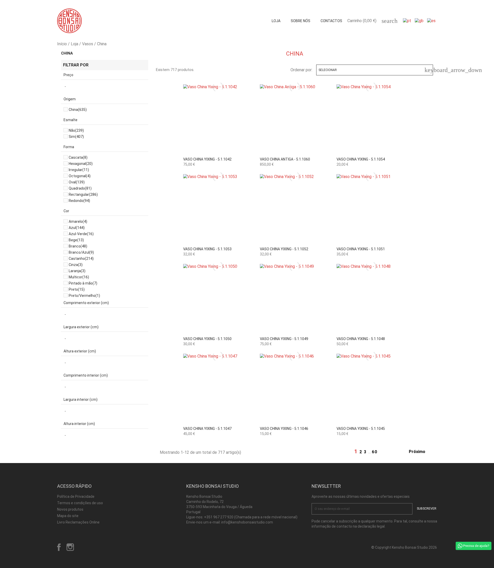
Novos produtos (70, 509)
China (67, 53)
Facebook (59, 547)
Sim (76, 137)
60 (374, 451)
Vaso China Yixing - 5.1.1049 (284, 339)
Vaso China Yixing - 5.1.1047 (207, 429)
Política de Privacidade (75, 496)
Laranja (77, 271)
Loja (276, 21)
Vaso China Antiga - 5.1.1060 (285, 159)
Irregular (79, 170)
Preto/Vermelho (84, 296)
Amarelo (78, 221)
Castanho (81, 258)
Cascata (78, 157)
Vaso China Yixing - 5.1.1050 (207, 339)
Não (76, 130)
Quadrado (80, 188)
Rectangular (83, 194)
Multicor (79, 277)
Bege (76, 240)
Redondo (79, 201)
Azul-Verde (81, 234)
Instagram (70, 547)
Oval (77, 182)
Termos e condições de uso (80, 503)
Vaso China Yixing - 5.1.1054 (361, 159)
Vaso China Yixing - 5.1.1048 (361, 339)
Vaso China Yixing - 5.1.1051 (361, 249)
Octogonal (80, 176)
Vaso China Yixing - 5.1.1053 (207, 249)
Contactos (331, 21)
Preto (77, 289)
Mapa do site (67, 516)
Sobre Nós (300, 21)
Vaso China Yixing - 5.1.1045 (361, 429)
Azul (77, 228)
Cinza (76, 265)
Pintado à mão (83, 283)
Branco (78, 246)
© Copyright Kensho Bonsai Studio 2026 (404, 547)
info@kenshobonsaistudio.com (247, 522)
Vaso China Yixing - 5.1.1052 (284, 249)
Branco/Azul (81, 252)
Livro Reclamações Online (78, 522)
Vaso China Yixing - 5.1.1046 (284, 429)
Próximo (420, 452)
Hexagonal (81, 164)
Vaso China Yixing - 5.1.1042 (207, 159)
